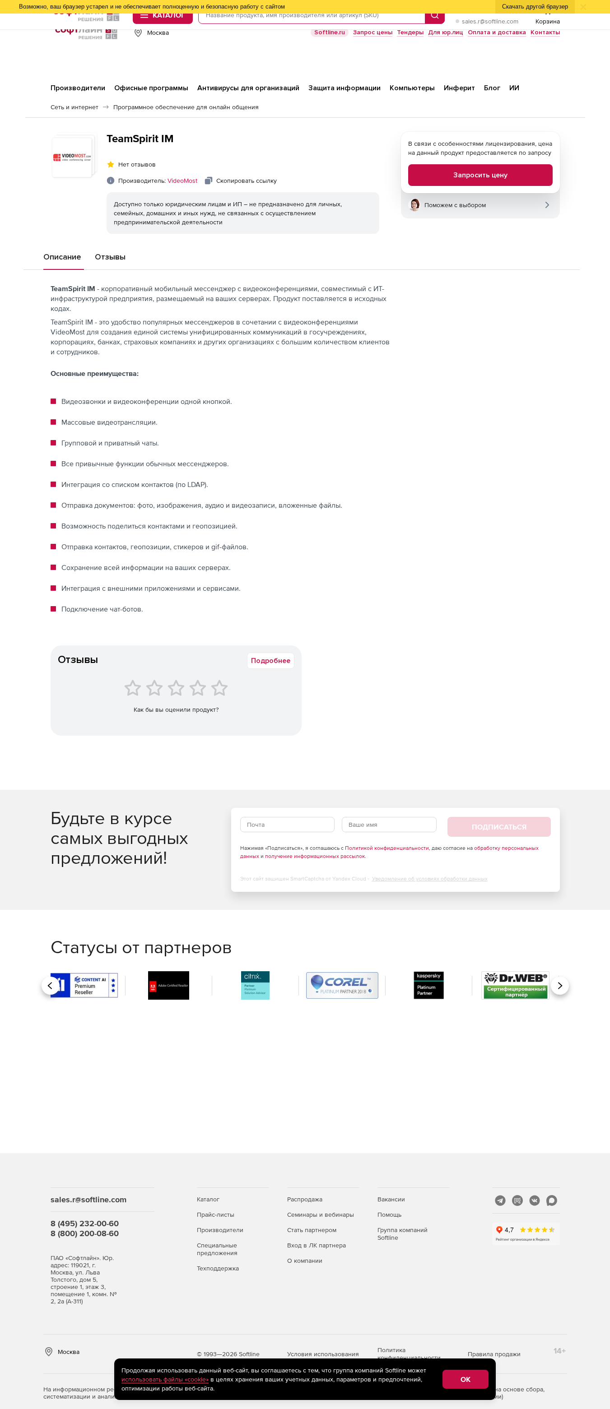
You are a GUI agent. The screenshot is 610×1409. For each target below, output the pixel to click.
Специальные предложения (217, 1249)
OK (465, 1379)
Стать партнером (311, 1229)
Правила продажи (494, 1354)
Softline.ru (329, 32)
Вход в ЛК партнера (316, 1245)
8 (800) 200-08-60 (85, 1233)
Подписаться (499, 827)
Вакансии (391, 1199)
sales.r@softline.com (490, 21)
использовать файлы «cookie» (165, 1379)
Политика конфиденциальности (409, 1353)
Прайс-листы (215, 1214)
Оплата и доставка (497, 32)
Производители (220, 1229)
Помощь (389, 1214)
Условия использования (323, 1354)
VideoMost (182, 180)
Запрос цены (372, 32)
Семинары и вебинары (320, 1214)
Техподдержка (218, 1268)
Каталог (208, 1199)
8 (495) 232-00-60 (85, 1223)
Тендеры (410, 32)
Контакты (545, 32)
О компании (304, 1260)
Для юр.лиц (445, 32)
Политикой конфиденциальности (387, 848)
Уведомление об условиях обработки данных (430, 879)
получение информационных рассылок (315, 856)
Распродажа (304, 1199)
